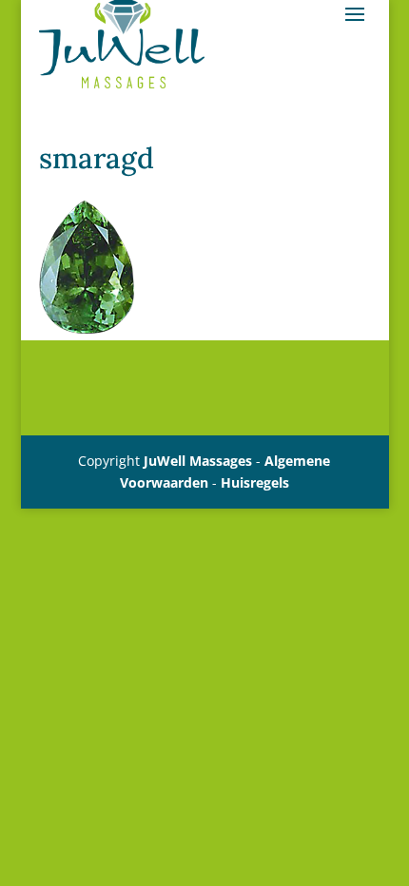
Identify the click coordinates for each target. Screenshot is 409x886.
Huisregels (255, 482)
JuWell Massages (198, 461)
